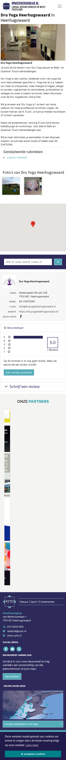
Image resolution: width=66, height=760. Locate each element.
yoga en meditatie (17, 157)
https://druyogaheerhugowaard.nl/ (38, 311)
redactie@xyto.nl (16, 631)
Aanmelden (12, 676)
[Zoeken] (58, 262)
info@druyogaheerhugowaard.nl (37, 306)
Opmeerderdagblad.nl (25, 3)
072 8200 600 (15, 626)
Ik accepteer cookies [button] (33, 754)
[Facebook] (6, 648)
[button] (33, 224)
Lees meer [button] (32, 745)
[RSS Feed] (19, 648)
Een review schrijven (19, 372)
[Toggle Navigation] (59, 6)
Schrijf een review (24, 386)
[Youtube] (12, 648)
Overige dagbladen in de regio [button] (21, 724)
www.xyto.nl (14, 635)
